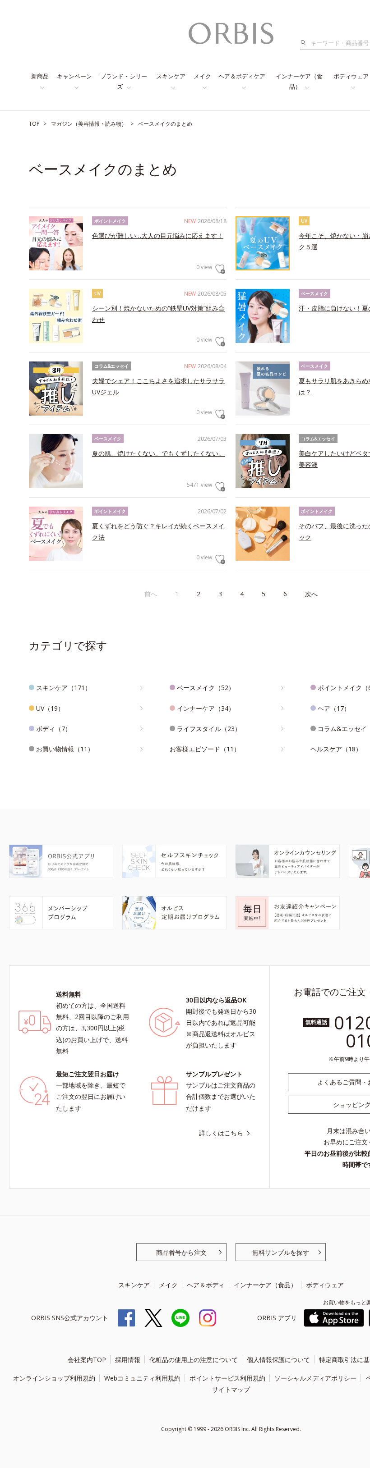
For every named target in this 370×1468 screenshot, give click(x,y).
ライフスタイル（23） (209, 728)
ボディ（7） (53, 728)
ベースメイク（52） (206, 687)
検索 (305, 42)
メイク (202, 76)
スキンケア (170, 76)
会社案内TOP (87, 1359)
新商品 (40, 76)
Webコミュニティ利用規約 (142, 1378)
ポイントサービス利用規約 (227, 1378)
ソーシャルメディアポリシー (315, 1378)
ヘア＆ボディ (206, 1284)
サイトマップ (231, 1389)
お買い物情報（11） (65, 749)
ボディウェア (325, 1284)
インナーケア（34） (206, 708)
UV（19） (50, 708)
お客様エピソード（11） (205, 749)
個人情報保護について (278, 1359)
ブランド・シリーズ (123, 81)
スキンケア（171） (63, 687)
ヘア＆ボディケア (241, 76)
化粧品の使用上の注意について (193, 1359)
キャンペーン (74, 76)
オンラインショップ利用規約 (54, 1378)
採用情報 (127, 1359)
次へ (311, 594)
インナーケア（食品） (299, 81)
